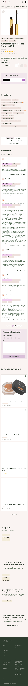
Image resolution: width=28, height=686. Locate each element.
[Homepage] (6, 2)
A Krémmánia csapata (8, 659)
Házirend (5, 664)
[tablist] (14, 141)
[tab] (10, 138)
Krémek (2, 6)
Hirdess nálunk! (6, 662)
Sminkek (3, 38)
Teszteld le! (5, 650)
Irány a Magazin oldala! (13, 625)
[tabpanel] (14, 254)
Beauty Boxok (18, 645)
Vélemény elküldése (14, 356)
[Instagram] (11, 641)
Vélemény (5, 340)
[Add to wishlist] (25, 376)
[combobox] (9, 154)
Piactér (4, 652)
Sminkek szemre (10, 38)
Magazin (5, 655)
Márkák (4, 648)
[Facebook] (7, 641)
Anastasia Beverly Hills (8, 7)
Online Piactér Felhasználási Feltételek (18, 661)
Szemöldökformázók (19, 38)
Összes (13, 514)
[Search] (22, 2)
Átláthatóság (18, 672)
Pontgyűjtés (18, 674)
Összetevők (18, 648)
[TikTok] (4, 641)
